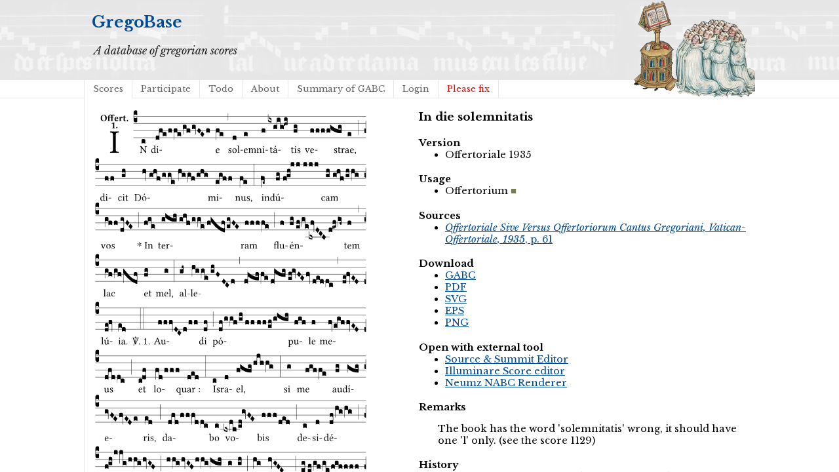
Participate (166, 88)
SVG (456, 299)
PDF (456, 287)
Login (415, 88)
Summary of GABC (341, 88)
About (265, 88)
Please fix (468, 88)
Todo (220, 88)
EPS (454, 311)
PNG (457, 322)
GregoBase (137, 21)
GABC (460, 275)
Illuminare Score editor (505, 371)
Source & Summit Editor (506, 359)
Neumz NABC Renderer (506, 383)
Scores (108, 88)
